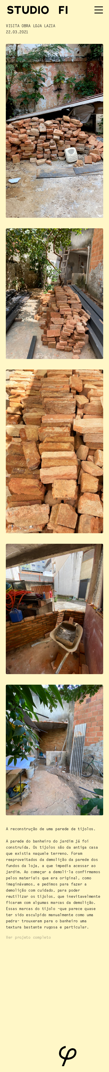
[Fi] (63, 10)
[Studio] (28, 10)
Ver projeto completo (28, 937)
